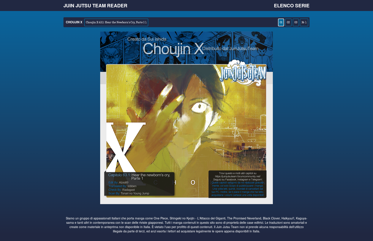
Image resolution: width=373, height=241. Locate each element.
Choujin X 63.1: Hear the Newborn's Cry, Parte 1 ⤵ (116, 22)
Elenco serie (292, 5)
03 (295, 22)
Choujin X (74, 22)
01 (281, 22)
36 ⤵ (304, 22)
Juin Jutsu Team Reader (95, 5)
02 (288, 22)
